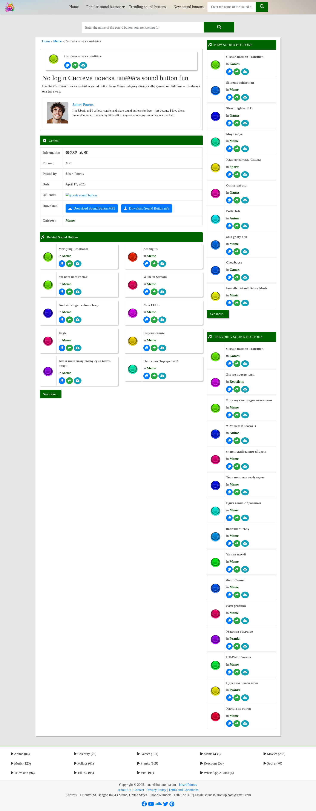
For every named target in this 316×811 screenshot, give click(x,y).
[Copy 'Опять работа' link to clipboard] (229, 200)
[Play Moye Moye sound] (215, 142)
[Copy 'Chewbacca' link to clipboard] (229, 277)
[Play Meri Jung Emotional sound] (48, 257)
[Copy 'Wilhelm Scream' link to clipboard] (146, 291)
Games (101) (149, 754)
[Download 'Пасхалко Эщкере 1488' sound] (162, 376)
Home (74, 7)
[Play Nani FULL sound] (133, 313)
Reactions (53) (213, 763)
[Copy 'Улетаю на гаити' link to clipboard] (229, 723)
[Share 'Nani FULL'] (154, 319)
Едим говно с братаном (243, 503)
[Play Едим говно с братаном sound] (215, 511)
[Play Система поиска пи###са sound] (54, 59)
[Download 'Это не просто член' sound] (245, 389)
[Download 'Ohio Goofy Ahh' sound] (245, 251)
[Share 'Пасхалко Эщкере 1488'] (154, 376)
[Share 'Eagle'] (69, 348)
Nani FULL (151, 305)
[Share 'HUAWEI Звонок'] (236, 672)
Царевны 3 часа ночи (242, 683)
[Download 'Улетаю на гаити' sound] (245, 723)
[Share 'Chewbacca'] (236, 277)
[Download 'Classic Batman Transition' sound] (245, 71)
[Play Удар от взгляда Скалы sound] (215, 168)
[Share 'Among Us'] (154, 263)
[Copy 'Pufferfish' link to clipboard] (229, 226)
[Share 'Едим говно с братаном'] (236, 518)
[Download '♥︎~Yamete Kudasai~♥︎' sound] (245, 440)
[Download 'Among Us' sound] (162, 263)
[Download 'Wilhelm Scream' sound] (162, 291)
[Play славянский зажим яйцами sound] (215, 460)
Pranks (235, 638)
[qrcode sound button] (81, 195)
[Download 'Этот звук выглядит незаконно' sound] (245, 415)
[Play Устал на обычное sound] (215, 639)
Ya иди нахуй (236, 554)
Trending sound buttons (147, 7)
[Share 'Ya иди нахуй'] (236, 569)
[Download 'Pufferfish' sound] (245, 226)
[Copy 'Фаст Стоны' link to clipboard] (229, 595)
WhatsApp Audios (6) (218, 773)
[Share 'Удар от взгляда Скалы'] (236, 174)
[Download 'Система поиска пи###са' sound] (83, 65)
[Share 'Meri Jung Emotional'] (69, 263)
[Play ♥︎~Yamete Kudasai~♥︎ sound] (215, 434)
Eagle (63, 333)
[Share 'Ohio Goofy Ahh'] (236, 251)
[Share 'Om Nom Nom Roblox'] (69, 291)
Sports (234, 167)
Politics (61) (85, 763)
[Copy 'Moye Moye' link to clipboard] (229, 148)
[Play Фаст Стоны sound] (215, 588)
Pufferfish (233, 211)
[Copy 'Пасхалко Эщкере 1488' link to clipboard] (146, 376)
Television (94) (24, 773)
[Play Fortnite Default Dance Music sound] (215, 296)
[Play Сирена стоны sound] (133, 341)
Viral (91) (147, 773)
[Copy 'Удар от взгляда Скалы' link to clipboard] (229, 174)
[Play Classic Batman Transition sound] (215, 65)
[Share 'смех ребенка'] (236, 620)
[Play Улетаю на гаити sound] (215, 717)
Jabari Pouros (188, 784)
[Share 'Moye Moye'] (236, 148)
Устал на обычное (239, 631)
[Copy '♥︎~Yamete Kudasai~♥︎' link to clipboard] (229, 440)
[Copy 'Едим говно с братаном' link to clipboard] (229, 518)
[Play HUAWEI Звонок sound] (215, 665)
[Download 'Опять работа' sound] (245, 200)
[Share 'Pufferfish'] (236, 226)
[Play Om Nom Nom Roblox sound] (48, 285)
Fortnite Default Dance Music (247, 288)
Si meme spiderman (240, 82)
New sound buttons (188, 7)
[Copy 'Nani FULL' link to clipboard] (146, 319)
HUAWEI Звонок (238, 657)
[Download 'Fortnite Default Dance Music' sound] (245, 303)
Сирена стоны (154, 333)
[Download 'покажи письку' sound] (245, 543)
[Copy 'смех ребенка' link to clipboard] (229, 620)
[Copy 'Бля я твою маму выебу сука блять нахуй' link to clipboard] (62, 380)
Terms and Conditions (183, 790)
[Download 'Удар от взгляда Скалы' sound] (245, 174)
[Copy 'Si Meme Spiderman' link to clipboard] (229, 97)
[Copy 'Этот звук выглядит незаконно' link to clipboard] (229, 415)
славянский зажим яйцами (246, 451)
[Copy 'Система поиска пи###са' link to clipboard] (67, 65)
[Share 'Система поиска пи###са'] (75, 65)
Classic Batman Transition (244, 57)
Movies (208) (275, 754)
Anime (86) (21, 754)
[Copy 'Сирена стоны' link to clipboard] (146, 348)
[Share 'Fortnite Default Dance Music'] (236, 303)
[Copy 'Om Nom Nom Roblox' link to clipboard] (62, 291)
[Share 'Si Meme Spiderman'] (236, 97)
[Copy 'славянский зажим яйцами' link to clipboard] (229, 466)
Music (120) (22, 763)
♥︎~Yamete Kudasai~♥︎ (241, 426)
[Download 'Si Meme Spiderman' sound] (245, 97)
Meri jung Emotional (73, 249)
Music (234, 295)
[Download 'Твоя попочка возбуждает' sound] (245, 492)
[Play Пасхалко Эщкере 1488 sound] (133, 369)
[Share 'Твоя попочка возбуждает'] (236, 492)
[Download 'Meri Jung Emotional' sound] (77, 263)
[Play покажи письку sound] (215, 537)
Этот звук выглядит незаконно (249, 400)
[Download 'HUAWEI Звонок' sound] (245, 672)
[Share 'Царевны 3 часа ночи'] (236, 697)
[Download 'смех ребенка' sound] (245, 620)
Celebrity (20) (86, 754)
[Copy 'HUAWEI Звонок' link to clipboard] (229, 672)
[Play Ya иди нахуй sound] (215, 562)
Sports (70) (274, 763)
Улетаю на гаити (238, 708)
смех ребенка (236, 605)
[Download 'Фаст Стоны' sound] (245, 595)
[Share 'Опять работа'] (236, 200)
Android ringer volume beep (78, 305)
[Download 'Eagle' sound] (77, 348)
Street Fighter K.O (239, 108)
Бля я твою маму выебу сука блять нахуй (84, 363)
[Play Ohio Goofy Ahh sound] (215, 245)
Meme (57, 41)
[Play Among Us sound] (133, 257)
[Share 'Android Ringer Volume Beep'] (69, 319)
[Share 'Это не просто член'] (236, 389)
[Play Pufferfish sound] (215, 219)
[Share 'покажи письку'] (236, 543)
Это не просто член (240, 374)
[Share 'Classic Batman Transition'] (236, 71)
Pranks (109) (149, 763)
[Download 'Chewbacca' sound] (245, 277)
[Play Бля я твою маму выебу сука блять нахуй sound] (48, 371)
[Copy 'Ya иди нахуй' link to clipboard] (229, 569)
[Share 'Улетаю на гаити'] (236, 723)
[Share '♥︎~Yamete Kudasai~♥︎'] (236, 440)
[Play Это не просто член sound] (215, 382)
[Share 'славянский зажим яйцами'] (236, 466)
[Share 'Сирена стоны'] (154, 348)
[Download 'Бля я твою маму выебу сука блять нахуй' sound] (77, 380)
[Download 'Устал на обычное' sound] (245, 646)
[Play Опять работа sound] (215, 193)
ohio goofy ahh (236, 237)
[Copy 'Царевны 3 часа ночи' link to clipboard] (229, 697)
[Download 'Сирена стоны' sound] (162, 348)
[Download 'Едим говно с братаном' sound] (245, 518)
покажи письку (237, 528)
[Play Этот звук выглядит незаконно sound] (215, 408)
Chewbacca (234, 262)
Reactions (237, 381)
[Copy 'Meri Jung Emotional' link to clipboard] (62, 263)
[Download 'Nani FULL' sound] (162, 319)
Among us (150, 249)
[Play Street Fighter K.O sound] (215, 116)
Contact (138, 790)
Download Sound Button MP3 (94, 208)
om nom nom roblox (73, 277)
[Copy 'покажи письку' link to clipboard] (229, 543)
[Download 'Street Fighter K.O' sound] (245, 123)
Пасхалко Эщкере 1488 (160, 361)
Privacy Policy (156, 790)
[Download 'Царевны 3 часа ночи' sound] (245, 697)
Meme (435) (212, 754)
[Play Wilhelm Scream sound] (133, 285)
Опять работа (236, 185)
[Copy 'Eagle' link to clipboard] (62, 348)
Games (234, 64)
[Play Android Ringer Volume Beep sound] (48, 313)
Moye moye (234, 134)
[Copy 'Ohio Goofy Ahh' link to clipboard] (229, 251)
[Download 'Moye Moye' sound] (245, 148)
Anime (234, 218)
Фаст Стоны (235, 580)
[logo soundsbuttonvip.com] (10, 7)
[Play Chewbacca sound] (215, 271)
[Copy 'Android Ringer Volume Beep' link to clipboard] (62, 319)
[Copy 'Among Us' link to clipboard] (146, 263)
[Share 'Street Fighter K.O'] (236, 123)
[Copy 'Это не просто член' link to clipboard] (229, 389)
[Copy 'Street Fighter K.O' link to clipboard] (229, 123)
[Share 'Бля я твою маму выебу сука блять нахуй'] (69, 380)
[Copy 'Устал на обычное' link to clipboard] (229, 646)
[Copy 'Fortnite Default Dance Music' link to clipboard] (229, 303)
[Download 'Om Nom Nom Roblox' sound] (77, 291)
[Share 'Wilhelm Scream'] (154, 291)
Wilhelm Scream (155, 277)
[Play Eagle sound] (48, 341)
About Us (124, 790)
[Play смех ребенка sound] (215, 614)
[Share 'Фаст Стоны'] (236, 595)
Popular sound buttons (103, 7)
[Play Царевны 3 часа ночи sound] (215, 691)
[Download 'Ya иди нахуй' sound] (245, 569)
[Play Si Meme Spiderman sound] (215, 91)
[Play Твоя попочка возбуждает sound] (215, 485)
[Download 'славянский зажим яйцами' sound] (245, 466)
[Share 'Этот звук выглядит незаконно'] (236, 415)
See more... (217, 314)
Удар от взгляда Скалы (243, 159)
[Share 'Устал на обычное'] (236, 646)
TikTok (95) (85, 773)
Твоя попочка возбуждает (245, 477)
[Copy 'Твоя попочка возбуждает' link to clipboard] (229, 492)
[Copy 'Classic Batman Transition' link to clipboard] (229, 71)
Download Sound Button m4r (149, 208)
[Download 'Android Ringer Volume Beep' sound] (77, 319)
